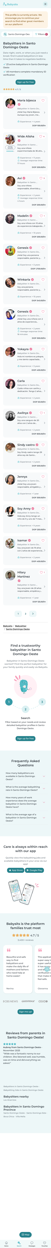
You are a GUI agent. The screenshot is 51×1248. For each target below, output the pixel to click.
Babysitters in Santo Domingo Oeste (21, 1086)
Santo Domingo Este (36, 1113)
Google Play (35, 870)
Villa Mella (20, 1116)
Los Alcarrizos (10, 1100)
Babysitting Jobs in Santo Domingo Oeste (23, 1090)
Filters (42, 34)
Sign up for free (25, 82)
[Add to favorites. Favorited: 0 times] (43, 100)
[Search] (5, 34)
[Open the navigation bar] (45, 4)
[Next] (32, 614)
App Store (17, 870)
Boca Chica (9, 1116)
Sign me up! (25, 1011)
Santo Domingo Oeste (14, 1113)
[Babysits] (10, 4)
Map (27, 1234)
